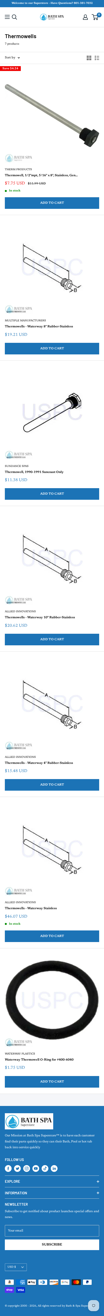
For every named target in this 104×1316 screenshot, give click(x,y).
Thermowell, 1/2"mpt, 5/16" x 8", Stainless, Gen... (41, 175)
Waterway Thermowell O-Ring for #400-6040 (39, 1059)
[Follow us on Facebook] (8, 1168)
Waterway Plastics (20, 1054)
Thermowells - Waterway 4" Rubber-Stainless (39, 763)
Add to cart (52, 202)
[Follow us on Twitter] (17, 1168)
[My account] (85, 17)
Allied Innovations (20, 611)
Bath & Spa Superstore (80, 1306)
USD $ (11, 1267)
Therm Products (18, 169)
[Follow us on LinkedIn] (54, 1168)
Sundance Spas (17, 466)
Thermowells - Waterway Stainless (31, 908)
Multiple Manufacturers (25, 320)
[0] (95, 17)
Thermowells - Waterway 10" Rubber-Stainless (40, 617)
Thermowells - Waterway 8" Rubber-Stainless (39, 326)
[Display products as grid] (89, 58)
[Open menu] (7, 17)
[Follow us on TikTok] (45, 1168)
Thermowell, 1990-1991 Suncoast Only (34, 472)
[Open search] (14, 17)
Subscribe (52, 1244)
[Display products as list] (97, 58)
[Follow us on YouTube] (35, 1168)
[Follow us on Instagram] (26, 1168)
